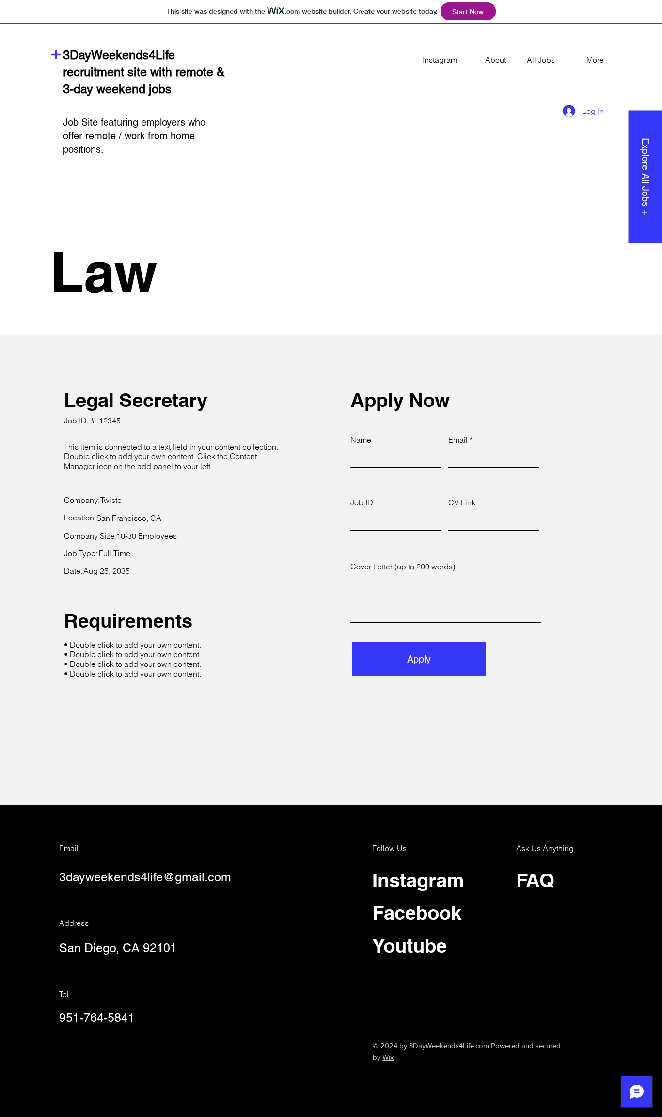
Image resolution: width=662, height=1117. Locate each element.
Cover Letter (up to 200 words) (402, 566)
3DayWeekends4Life (119, 55)
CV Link (461, 502)
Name (360, 440)
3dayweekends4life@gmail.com (145, 877)
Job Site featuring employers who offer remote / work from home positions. (134, 135)
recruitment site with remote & (144, 72)
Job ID (361, 502)
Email (458, 440)
